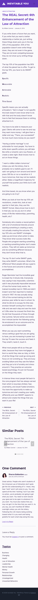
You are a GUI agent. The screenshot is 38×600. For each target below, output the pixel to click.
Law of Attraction (8, 11)
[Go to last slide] (5, 443)
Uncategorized (7, 578)
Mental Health (7, 567)
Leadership (6, 564)
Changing (5, 555)
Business (5, 553)
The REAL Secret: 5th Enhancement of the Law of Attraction (9, 413)
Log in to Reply (7, 522)
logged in (15, 537)
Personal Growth (8, 572)
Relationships (7, 575)
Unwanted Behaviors (10, 581)
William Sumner (8, 28)
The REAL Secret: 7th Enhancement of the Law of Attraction (28, 413)
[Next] (32, 443)
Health (4, 558)
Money (4, 570)
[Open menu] (34, 3)
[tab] (15, 454)
